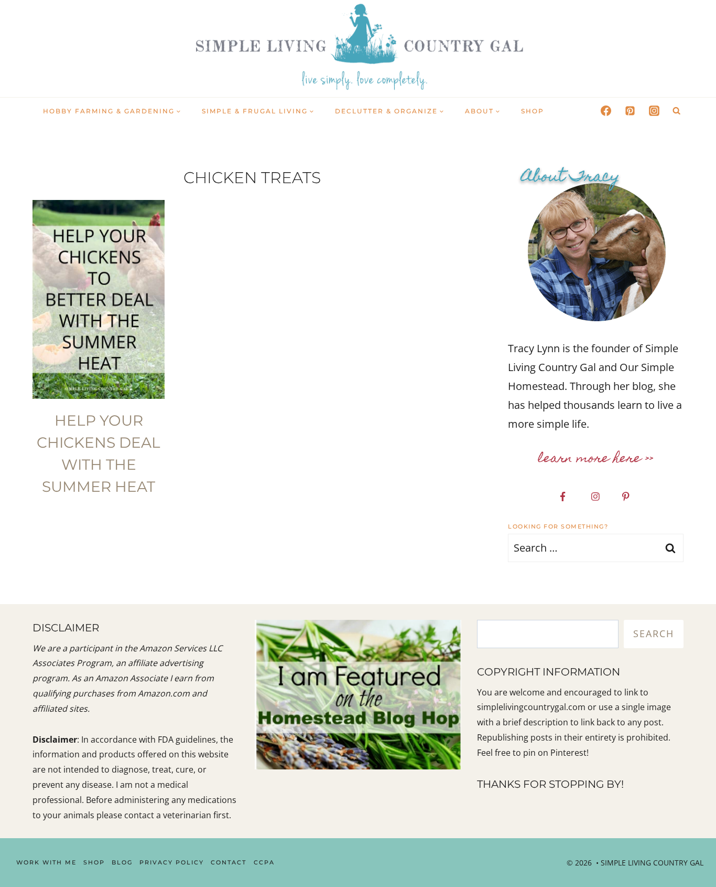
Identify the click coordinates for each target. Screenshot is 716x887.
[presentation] (98, 299)
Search (653, 633)
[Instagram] (654, 110)
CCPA (264, 862)
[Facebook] (605, 110)
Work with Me (46, 862)
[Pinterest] (630, 110)
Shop (532, 111)
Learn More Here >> (596, 459)
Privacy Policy (171, 862)
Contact (228, 862)
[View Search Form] (677, 111)
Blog (122, 862)
